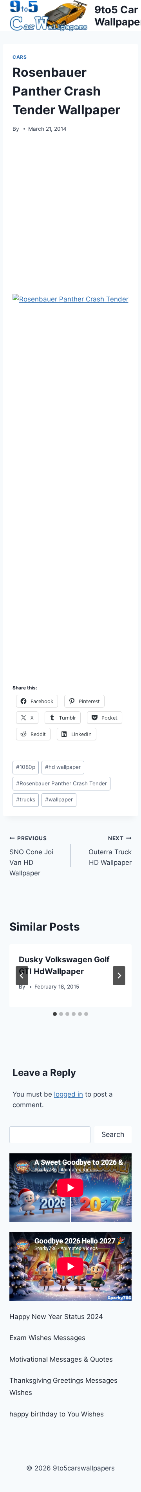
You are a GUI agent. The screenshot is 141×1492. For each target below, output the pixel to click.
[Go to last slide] (22, 975)
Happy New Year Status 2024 (56, 1317)
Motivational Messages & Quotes (61, 1359)
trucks (25, 799)
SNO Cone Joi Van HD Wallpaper (31, 856)
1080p (25, 767)
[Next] (119, 975)
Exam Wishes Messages (47, 1338)
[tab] (55, 1014)
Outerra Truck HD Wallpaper (110, 850)
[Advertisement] (70, 216)
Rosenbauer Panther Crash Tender (61, 783)
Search (113, 1134)
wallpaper (59, 799)
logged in (68, 1094)
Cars (20, 57)
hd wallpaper (63, 767)
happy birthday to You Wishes (56, 1414)
